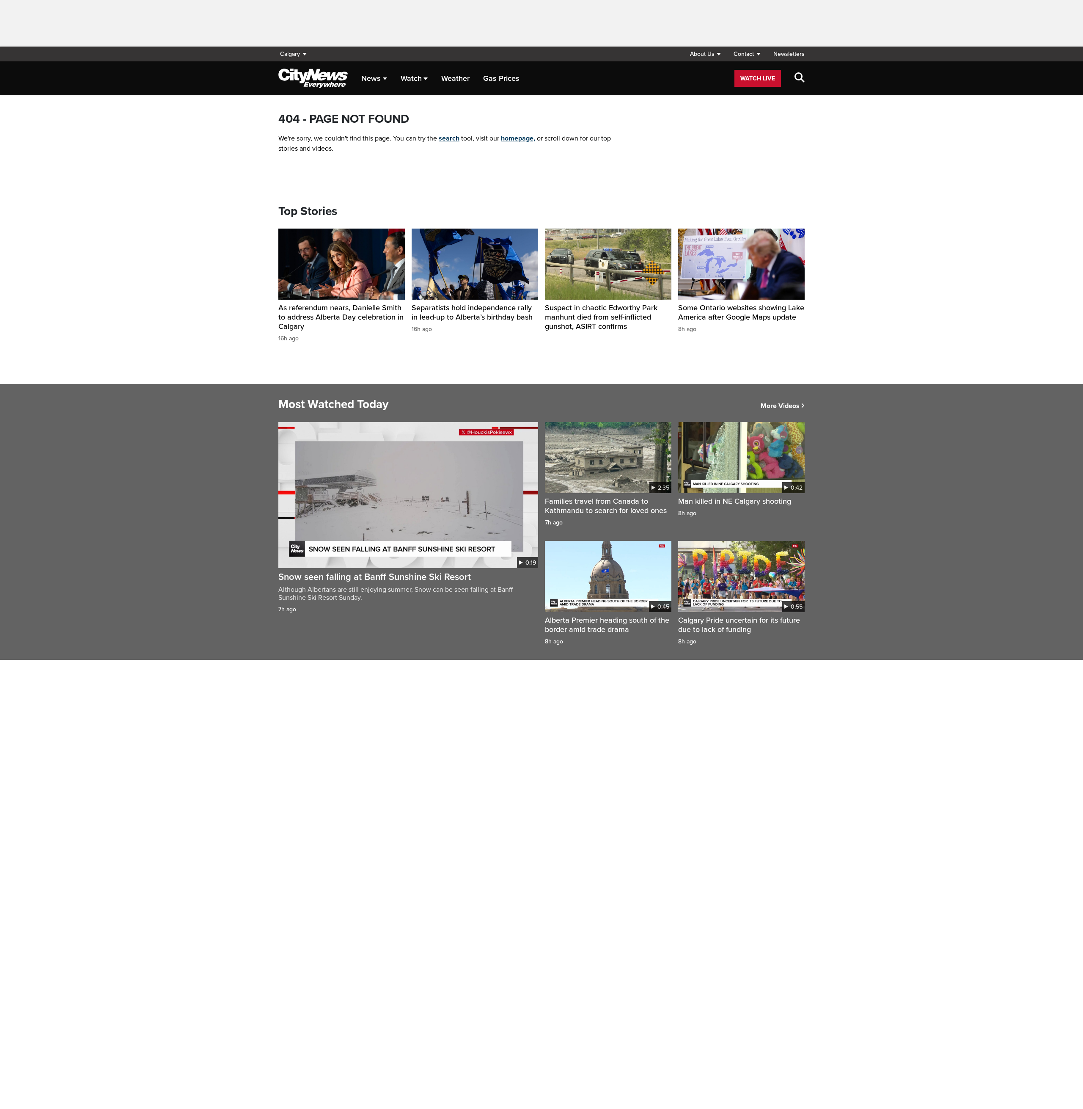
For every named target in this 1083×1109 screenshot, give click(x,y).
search (449, 138)
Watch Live (757, 78)
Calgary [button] (290, 54)
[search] (799, 78)
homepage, (518, 138)
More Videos (780, 406)
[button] (705, 54)
